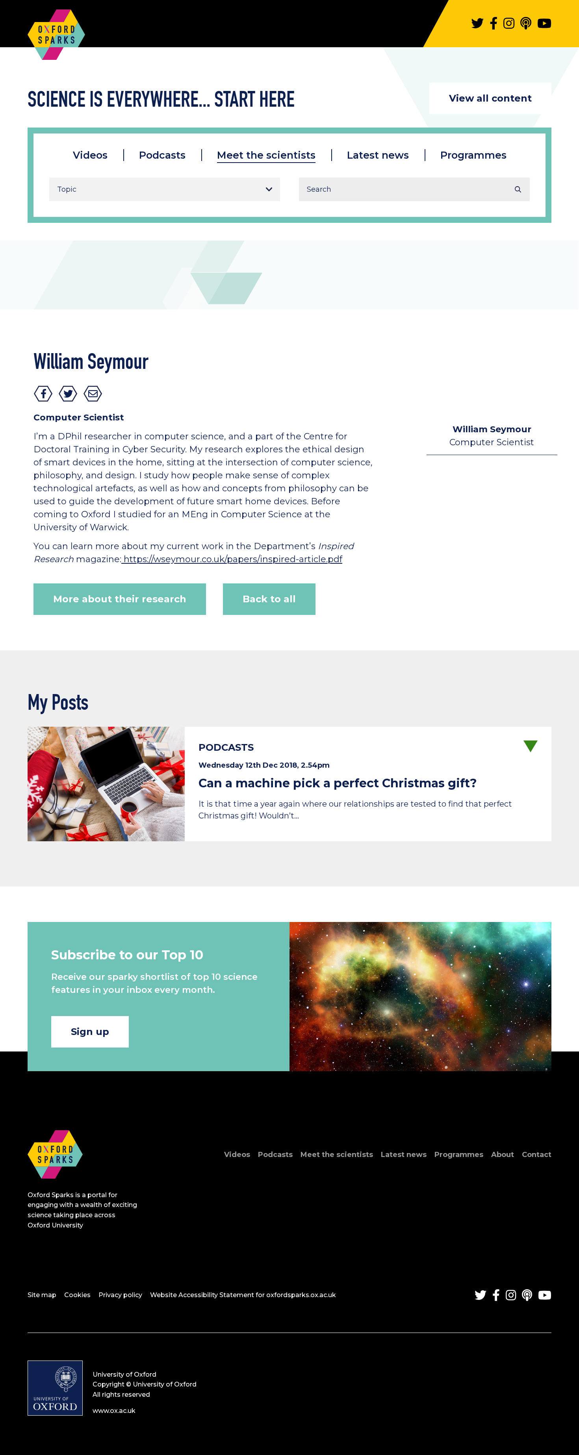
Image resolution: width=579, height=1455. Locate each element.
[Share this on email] (93, 394)
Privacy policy (120, 1295)
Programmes (473, 155)
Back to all (269, 599)
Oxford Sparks (56, 30)
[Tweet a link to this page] (68, 394)
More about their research (119, 599)
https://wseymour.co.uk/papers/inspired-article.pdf (231, 559)
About (502, 1154)
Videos (90, 155)
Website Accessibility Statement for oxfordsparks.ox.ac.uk (243, 1295)
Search (518, 189)
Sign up (90, 1031)
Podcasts (162, 155)
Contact (536, 1154)
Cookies (77, 1295)
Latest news (378, 155)
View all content (490, 98)
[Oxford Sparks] (55, 1187)
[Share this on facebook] (43, 394)
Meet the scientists (266, 155)
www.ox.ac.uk (114, 1410)
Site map (42, 1295)
